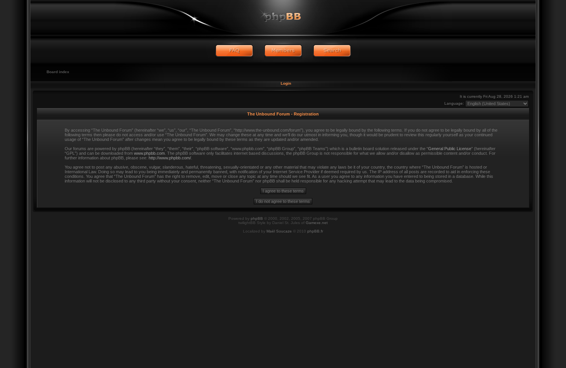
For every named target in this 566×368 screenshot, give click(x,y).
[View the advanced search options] (332, 50)
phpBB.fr (315, 231)
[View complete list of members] (283, 50)
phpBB (257, 218)
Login (286, 83)
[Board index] (283, 17)
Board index (58, 72)
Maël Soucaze (279, 231)
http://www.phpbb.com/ (170, 158)
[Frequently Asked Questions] (234, 50)
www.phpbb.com (149, 153)
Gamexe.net (317, 223)
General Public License (449, 148)
